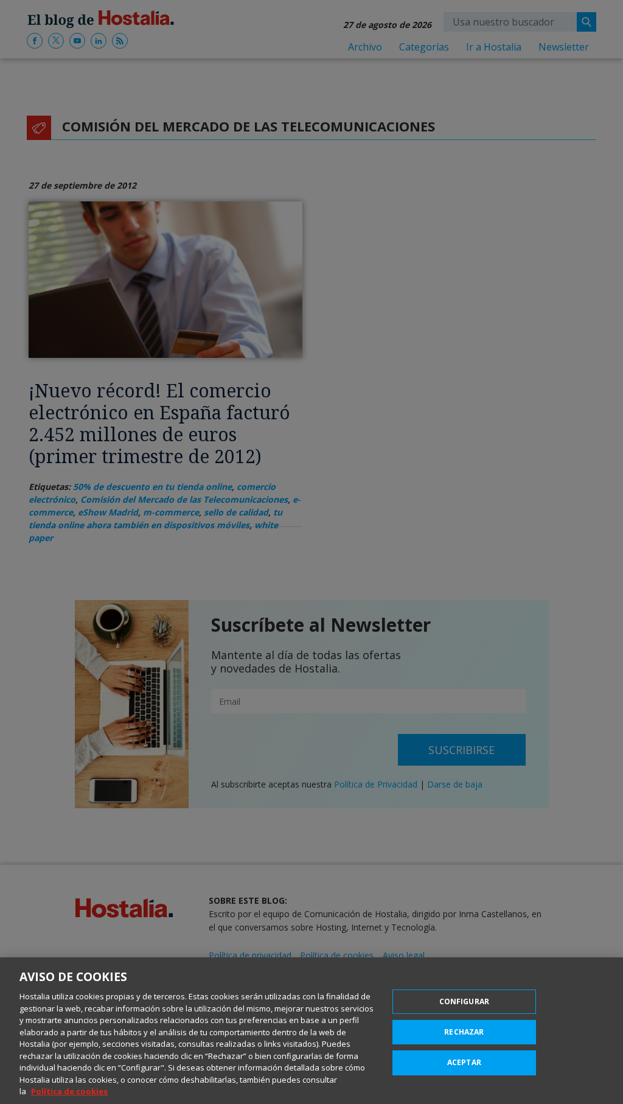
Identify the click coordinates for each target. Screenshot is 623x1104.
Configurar (464, 1001)
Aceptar (464, 1062)
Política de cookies (69, 1091)
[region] (311, 1030)
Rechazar (464, 1032)
